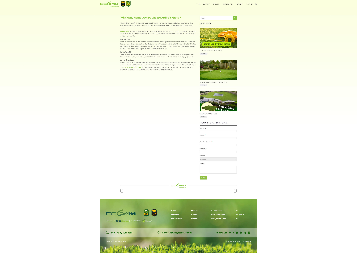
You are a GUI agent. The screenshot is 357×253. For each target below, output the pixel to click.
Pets (236, 218)
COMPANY (206, 4)
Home (173, 210)
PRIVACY (117, 242)
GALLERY (240, 4)
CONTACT (250, 4)
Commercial (239, 214)
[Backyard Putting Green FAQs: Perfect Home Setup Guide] (218, 70)
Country (202, 135)
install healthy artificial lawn (132, 67)
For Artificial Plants (136, 221)
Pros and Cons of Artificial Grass (208, 114)
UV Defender (216, 210)
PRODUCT (216, 4)
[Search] (234, 18)
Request (202, 163)
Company (175, 214)
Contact (194, 218)
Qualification (176, 218)
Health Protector (218, 214)
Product (194, 210)
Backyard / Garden (218, 218)
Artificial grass (124, 31)
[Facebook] (233, 233)
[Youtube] (241, 233)
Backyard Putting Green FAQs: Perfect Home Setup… (213, 82)
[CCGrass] (109, 4)
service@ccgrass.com (181, 233)
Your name (203, 128)
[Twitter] (230, 233)
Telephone (203, 148)
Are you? (202, 155)
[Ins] (249, 232)
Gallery (194, 214)
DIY (236, 210)
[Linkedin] (237, 233)
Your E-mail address (206, 142)
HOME (198, 4)
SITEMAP (123, 242)
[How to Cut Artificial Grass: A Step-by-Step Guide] (218, 38)
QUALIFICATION (228, 4)
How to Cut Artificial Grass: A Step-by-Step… (211, 51)
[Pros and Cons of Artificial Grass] (218, 101)
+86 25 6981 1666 (124, 233)
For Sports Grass (110, 221)
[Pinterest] (245, 233)
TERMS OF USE (110, 242)
